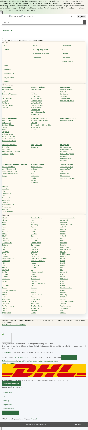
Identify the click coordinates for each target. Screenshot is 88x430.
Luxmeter (63, 156)
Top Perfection (65, 306)
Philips (4, 288)
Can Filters (5, 238)
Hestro (33, 263)
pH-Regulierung (7, 134)
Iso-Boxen (34, 94)
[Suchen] (84, 22)
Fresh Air (5, 256)
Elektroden (64, 151)
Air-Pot (4, 222)
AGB (63, 50)
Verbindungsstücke (38, 112)
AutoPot (63, 227)
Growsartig (6, 261)
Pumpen (63, 92)
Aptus (4, 225)
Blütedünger (6, 123)
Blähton (34, 169)
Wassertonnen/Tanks (67, 178)
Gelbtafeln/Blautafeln (9, 171)
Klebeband (6, 198)
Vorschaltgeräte (7, 105)
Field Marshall (65, 254)
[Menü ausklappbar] (4, 16)
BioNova (63, 231)
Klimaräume (6, 149)
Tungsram (64, 308)
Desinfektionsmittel (9, 169)
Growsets (34, 147)
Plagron (34, 288)
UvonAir (5, 310)
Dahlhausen (35, 245)
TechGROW (35, 304)
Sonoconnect (6, 301)
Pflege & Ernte (9, 78)
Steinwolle (35, 183)
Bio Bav (33, 229)
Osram (62, 286)
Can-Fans (34, 238)
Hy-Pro (4, 267)
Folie (3, 191)
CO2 (32, 92)
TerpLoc (63, 304)
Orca (33, 286)
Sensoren (63, 161)
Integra (62, 267)
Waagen (34, 129)
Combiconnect (36, 243)
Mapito (33, 178)
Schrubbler (6, 299)
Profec (62, 290)
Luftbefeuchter (36, 101)
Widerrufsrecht (67, 62)
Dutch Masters (65, 249)
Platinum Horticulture (9, 290)
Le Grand (63, 272)
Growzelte (5, 147)
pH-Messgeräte (65, 158)
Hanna (62, 261)
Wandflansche (36, 114)
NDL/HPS (5, 101)
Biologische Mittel (8, 167)
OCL (3, 283)
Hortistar (5, 265)
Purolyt (4, 292)
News (6, 46)
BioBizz (33, 231)
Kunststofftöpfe (65, 169)
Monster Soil (35, 279)
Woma (33, 313)
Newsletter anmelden (11, 384)
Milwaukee (6, 279)
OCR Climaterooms (38, 283)
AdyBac (4, 220)
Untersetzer (64, 174)
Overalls (5, 202)
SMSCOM (63, 299)
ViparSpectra (6, 313)
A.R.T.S (4, 218)
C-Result (63, 236)
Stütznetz (5, 209)
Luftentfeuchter (36, 103)
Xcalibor (63, 313)
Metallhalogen (7, 98)
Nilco (62, 281)
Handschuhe (6, 193)
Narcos (4, 281)
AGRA (33, 220)
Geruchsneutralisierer (10, 174)
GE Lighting (35, 256)
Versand (34, 419)
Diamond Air (64, 247)
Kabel (4, 196)
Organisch (5, 132)
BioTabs (4, 234)
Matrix (62, 277)
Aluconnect (64, 222)
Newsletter (37, 58)
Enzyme (4, 129)
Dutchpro (5, 252)
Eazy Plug (34, 252)
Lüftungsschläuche (38, 105)
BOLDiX (4, 236)
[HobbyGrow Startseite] (21, 16)
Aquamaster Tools (66, 225)
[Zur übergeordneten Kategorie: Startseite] (15, 31)
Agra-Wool (64, 220)
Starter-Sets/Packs (8, 136)
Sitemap (65, 54)
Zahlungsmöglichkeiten (41, 50)
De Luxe (34, 247)
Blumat (62, 234)
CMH (3, 92)
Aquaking (34, 225)
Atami (4, 227)
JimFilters (5, 272)
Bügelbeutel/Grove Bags (39, 120)
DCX (3, 247)
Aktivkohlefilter (36, 89)
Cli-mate (34, 240)
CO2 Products (7, 243)
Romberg (63, 295)
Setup (6, 66)
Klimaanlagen (36, 96)
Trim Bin (5, 308)
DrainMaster (35, 249)
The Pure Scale (36, 306)
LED (3, 96)
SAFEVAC (63, 297)
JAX (32, 270)
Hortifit (62, 263)
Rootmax (34, 297)
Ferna (4, 254)
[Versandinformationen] (44, 370)
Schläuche (64, 94)
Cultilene (63, 243)
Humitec (63, 265)
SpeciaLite (34, 301)
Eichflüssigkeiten (66, 149)
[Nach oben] (1, 428)
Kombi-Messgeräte (67, 154)
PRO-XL (33, 290)
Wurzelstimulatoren (9, 141)
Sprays (4, 176)
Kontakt (6, 50)
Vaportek (34, 310)
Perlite (33, 180)
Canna (62, 238)
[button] (63, 16)
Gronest (63, 258)
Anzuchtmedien (36, 167)
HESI (3, 263)
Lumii (33, 274)
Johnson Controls (37, 272)
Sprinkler (63, 96)
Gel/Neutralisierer (66, 120)
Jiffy (61, 270)
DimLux (4, 249)
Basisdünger (6, 120)
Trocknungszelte (8, 154)
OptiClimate (6, 286)
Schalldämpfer (36, 107)
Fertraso (34, 254)
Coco (33, 171)
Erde (32, 174)
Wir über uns (37, 46)
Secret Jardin (35, 299)
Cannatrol (5, 240)
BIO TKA (5, 231)
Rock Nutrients (36, 295)
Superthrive (6, 304)
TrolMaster (35, 308)
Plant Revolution (66, 288)
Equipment (7, 70)
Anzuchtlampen (7, 89)
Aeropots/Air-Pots (66, 167)
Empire (62, 252)
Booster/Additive (8, 125)
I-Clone (33, 267)
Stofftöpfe (63, 171)
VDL (61, 310)
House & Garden (37, 265)
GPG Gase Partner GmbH (11, 258)
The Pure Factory (8, 306)
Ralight (33, 292)
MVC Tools (64, 279)
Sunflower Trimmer (67, 301)
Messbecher (6, 200)
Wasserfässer (65, 176)
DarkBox (63, 245)
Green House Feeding (39, 258)
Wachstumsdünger (8, 138)
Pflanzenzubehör (8, 205)
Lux (61, 274)
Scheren (34, 123)
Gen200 (63, 256)
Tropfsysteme (65, 98)
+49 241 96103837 (20, 357)
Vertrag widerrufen (10, 413)
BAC (3, 229)
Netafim (34, 281)
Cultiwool (5, 245)
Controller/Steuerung (9, 94)
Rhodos (4, 295)
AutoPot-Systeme (66, 89)
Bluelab (34, 234)
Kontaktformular (69, 357)
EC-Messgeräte (65, 147)
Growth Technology (38, 261)
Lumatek (5, 274)
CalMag (4, 127)
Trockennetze (36, 127)
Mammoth (35, 277)
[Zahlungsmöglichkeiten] (37, 361)
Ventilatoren (35, 110)
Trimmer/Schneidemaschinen (41, 125)
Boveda (33, 236)
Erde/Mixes (35, 176)
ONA (62, 283)
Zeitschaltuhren (7, 211)
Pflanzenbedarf (9, 74)
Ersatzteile (5, 189)
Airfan (33, 222)
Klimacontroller (36, 98)
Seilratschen (6, 207)
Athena (33, 227)
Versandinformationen (41, 54)
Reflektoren (6, 103)
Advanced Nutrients (67, 218)
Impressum (66, 58)
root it (4, 297)
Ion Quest (5, 270)
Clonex (62, 240)
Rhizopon (63, 292)
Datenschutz (66, 46)
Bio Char (63, 229)
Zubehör (7, 82)
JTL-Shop (83, 424)
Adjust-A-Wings (36, 218)
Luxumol (5, 277)
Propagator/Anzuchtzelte (11, 151)
